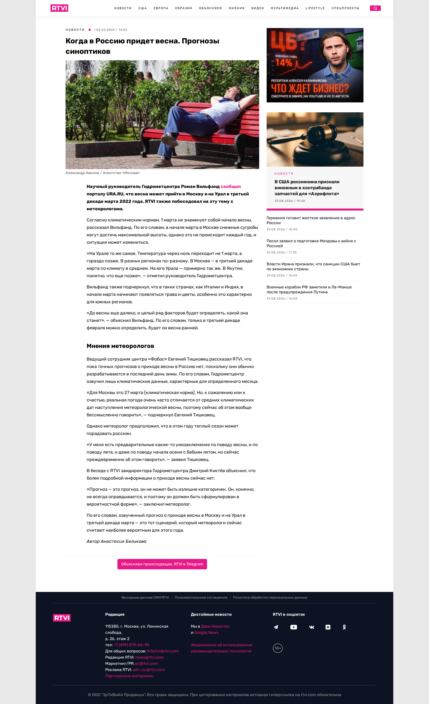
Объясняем (210, 8)
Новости (123, 8)
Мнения (237, 8)
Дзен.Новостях (215, 626)
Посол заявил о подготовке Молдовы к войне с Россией (311, 243)
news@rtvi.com (149, 657)
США (143, 8)
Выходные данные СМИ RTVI (145, 597)
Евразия (183, 8)
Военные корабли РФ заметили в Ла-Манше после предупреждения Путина (309, 289)
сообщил (231, 186)
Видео (257, 8)
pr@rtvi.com (146, 663)
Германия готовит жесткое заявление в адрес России (311, 220)
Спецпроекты (345, 8)
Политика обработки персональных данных (270, 597)
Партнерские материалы (129, 675)
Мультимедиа (285, 8)
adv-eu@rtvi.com (149, 669)
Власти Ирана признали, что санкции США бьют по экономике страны (313, 266)
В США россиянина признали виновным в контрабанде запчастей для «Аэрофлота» (307, 187)
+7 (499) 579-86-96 (131, 645)
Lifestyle (315, 8)
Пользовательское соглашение (201, 597)
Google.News (206, 632)
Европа (161, 8)
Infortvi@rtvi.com (163, 651)
